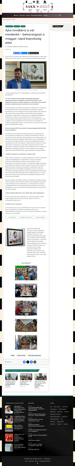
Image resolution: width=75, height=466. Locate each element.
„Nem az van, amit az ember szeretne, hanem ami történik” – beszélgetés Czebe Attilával (40, 384)
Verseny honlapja (40, 217)
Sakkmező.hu (48, 458)
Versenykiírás (12, 217)
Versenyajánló (9, 26)
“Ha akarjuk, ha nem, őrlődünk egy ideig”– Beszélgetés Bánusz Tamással (10, 383)
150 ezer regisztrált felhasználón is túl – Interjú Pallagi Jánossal (19, 446)
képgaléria (66, 411)
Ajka (13, 355)
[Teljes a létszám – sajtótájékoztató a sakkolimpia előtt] (9, 429)
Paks (62, 419)
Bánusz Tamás (57, 406)
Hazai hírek (16, 26)
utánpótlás (59, 424)
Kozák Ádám (52, 411)
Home (16, 15)
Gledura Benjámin (62, 409)
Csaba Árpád (21, 355)
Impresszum (22, 15)
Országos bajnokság (35, 355)
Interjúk (23, 26)
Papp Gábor (52, 421)
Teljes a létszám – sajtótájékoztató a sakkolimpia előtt (18, 427)
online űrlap (19, 207)
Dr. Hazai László (53, 409)
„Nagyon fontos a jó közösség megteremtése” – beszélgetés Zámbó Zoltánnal (19, 437)
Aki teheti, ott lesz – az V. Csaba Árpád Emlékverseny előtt (26, 383)
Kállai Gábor (59, 411)
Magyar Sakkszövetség (55, 416)
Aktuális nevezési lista (26, 217)
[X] (27, 362)
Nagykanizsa (64, 416)
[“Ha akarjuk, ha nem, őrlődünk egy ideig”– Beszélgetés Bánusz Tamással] (11, 376)
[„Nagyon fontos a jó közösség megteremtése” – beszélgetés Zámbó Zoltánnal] (9, 438)
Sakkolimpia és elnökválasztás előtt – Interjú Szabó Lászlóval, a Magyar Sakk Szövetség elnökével (20, 409)
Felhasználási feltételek (36, 15)
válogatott (66, 424)
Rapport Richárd (60, 421)
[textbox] (26, 159)
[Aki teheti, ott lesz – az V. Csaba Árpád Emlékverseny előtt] (26, 376)
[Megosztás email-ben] (34, 362)
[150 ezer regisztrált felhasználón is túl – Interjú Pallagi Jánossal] (9, 448)
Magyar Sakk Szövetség (55, 414)
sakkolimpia (52, 424)
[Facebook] (24, 362)
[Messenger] (31, 362)
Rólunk (28, 15)
